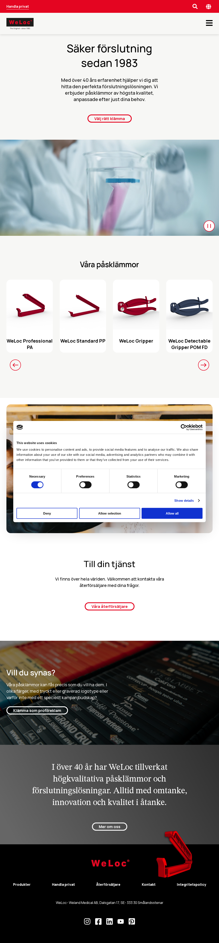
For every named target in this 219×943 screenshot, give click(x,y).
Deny (47, 513)
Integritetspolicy (191, 884)
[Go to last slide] (15, 365)
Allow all (172, 513)
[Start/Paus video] (209, 226)
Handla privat (17, 6)
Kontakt (148, 884)
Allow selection (109, 513)
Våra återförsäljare (110, 606)
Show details (184, 500)
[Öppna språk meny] (209, 6)
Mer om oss (109, 826)
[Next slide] (203, 365)
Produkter (22, 884)
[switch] (85, 484)
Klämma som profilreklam (37, 710)
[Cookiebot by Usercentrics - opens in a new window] (184, 427)
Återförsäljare (108, 884)
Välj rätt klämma (109, 118)
